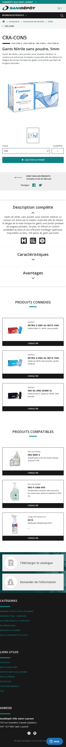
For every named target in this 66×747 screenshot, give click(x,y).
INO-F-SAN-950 (36, 487)
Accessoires (14, 21)
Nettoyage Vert (9, 667)
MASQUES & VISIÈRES (10, 630)
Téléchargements (9, 686)
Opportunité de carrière (13, 672)
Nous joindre (7, 676)
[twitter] (41, 185)
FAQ (2, 691)
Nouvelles (5, 681)
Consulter (33, 343)
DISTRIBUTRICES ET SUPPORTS (15, 621)
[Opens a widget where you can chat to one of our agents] (54, 741)
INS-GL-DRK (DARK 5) (40, 390)
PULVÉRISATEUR (8, 625)
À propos (5, 662)
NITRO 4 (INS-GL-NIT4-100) (43, 357)
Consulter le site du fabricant (38, 179)
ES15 (30, 519)
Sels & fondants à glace (14, 635)
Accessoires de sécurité (33, 21)
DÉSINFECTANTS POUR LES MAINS (16, 611)
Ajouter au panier (35, 159)
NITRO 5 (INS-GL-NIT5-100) (43, 325)
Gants (50, 21)
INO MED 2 (34, 454)
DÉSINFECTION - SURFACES (13, 616)
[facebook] (34, 185)
